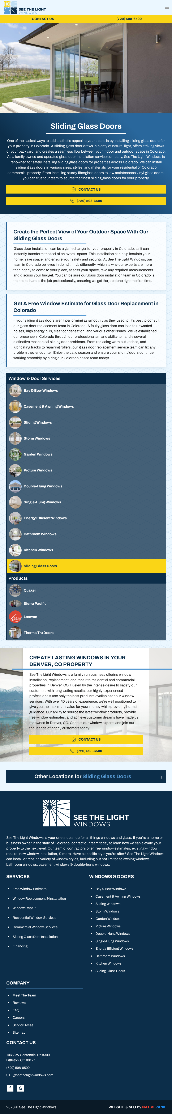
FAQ (16, 1010)
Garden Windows (108, 918)
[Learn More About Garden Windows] (86, 454)
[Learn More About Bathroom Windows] (86, 534)
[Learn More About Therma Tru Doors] (86, 633)
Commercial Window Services (35, 927)
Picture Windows (108, 926)
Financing (20, 946)
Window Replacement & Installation (39, 898)
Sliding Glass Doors (110, 971)
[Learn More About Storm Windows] (86, 438)
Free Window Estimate (30, 889)
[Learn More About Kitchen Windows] (86, 550)
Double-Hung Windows (112, 933)
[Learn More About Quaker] (86, 590)
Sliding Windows (107, 904)
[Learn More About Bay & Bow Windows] (86, 391)
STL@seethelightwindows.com (29, 1075)
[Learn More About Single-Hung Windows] (86, 502)
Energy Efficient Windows (114, 948)
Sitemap (19, 1032)
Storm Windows (107, 911)
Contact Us (43, 19)
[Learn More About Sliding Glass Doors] (86, 566)
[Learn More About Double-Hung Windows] (86, 486)
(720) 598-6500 (18, 1067)
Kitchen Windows (108, 963)
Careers (19, 1017)
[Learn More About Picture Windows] (86, 470)
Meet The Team (24, 995)
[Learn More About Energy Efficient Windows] (86, 518)
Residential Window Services (34, 917)
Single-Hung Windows (112, 941)
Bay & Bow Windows (110, 889)
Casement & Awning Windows (118, 896)
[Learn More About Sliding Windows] (86, 422)
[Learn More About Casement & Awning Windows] (86, 407)
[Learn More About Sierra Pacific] (86, 604)
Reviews (19, 1002)
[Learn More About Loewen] (86, 617)
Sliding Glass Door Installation (35, 937)
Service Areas (23, 1025)
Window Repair (24, 908)
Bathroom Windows (110, 956)
